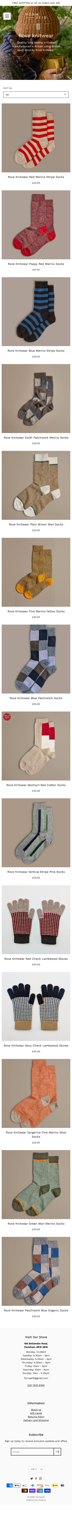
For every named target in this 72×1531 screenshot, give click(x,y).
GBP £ (34, 1469)
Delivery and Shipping (36, 1420)
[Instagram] (40, 1478)
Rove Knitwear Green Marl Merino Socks (36, 1223)
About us (36, 1409)
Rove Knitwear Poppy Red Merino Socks (36, 264)
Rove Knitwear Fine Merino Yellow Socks (36, 611)
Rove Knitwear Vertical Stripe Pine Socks (36, 871)
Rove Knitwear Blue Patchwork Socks (36, 698)
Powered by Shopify (36, 1500)
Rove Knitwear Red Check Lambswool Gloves (36, 958)
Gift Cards (36, 1413)
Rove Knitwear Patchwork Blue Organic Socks (36, 1310)
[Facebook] (36, 1478)
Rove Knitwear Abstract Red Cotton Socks (36, 785)
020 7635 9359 (36, 1385)
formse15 (40, 1497)
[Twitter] (31, 1478)
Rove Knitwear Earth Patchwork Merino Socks (36, 437)
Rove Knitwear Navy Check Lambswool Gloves (36, 1045)
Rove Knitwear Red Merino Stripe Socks (36, 177)
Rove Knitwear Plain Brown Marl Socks (36, 524)
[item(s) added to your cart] (66, 16)
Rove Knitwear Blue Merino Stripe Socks (36, 350)
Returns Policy (36, 1416)
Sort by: (7, 88)
